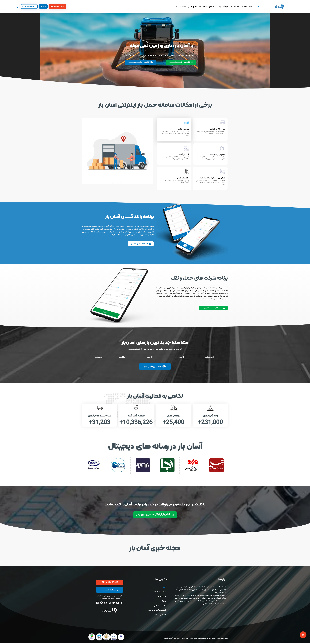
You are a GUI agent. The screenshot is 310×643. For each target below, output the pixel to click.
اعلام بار (91, 226)
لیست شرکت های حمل (157, 610)
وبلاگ (163, 601)
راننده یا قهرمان (160, 605)
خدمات (163, 596)
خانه (164, 587)
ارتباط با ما (162, 614)
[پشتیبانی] (303, 634)
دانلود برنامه (161, 591)
